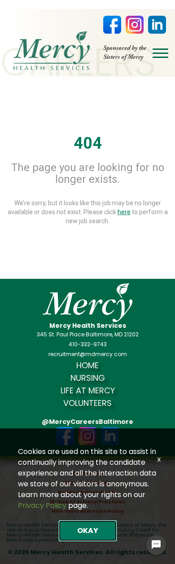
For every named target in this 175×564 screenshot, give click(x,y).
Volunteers (87, 403)
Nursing (87, 378)
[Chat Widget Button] (156, 545)
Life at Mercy (88, 391)
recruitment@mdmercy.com (87, 354)
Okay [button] (87, 530)
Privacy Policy (42, 505)
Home (87, 365)
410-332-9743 (88, 344)
